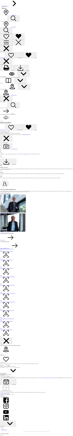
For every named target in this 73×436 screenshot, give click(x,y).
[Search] (6, 30)
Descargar (27, 70)
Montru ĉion (2, 426)
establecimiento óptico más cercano (26, 134)
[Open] (6, 36)
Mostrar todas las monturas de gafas (4, 248)
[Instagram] (6, 408)
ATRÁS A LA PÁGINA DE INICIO (4, 393)
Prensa (2, 429)
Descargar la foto (14, 164)
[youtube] (6, 414)
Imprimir (13, 70)
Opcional (8, 376)
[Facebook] (6, 402)
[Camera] (6, 146)
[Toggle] (24, 74)
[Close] (18, 42)
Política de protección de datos (48, 377)
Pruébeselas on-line (2, 57)
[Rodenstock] (4, 8)
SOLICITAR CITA (14, 384)
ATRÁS (13, 113)
